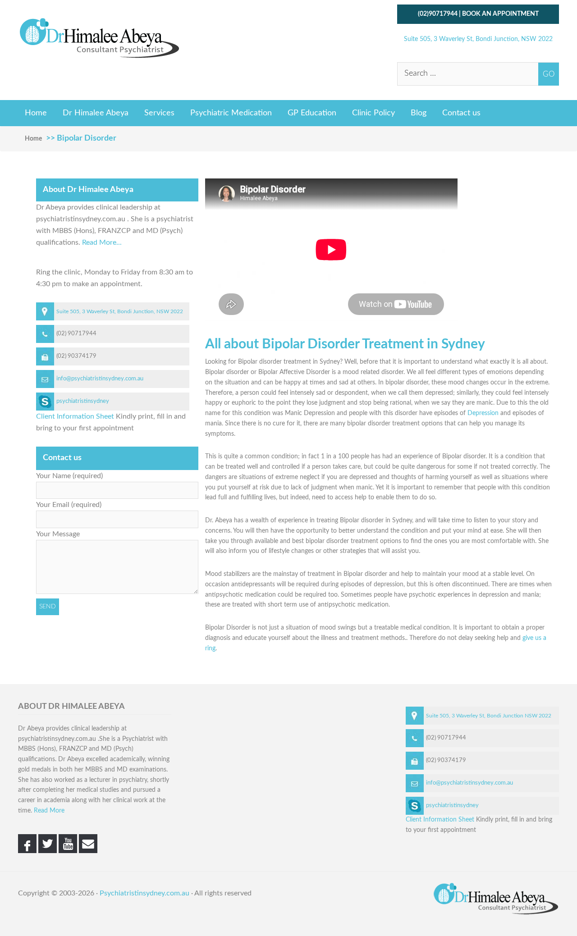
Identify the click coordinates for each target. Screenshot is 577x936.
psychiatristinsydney (82, 401)
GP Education (312, 113)
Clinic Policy (373, 113)
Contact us (461, 113)
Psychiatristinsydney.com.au (144, 893)
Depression (483, 413)
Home (36, 113)
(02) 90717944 (76, 334)
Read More (49, 811)
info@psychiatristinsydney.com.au (99, 379)
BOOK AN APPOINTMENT (500, 14)
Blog (418, 113)
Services (159, 113)
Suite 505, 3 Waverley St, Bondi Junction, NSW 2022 (478, 39)
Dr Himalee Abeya (95, 113)
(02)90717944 (438, 14)
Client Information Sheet (75, 416)
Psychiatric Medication (231, 113)
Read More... (102, 242)
